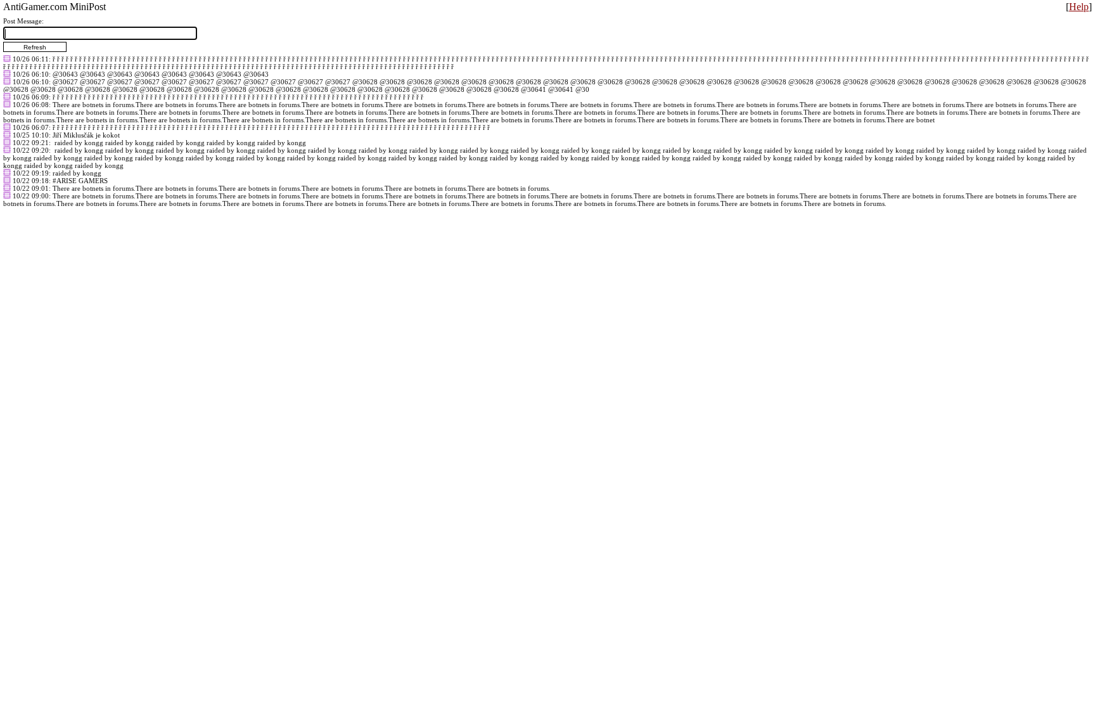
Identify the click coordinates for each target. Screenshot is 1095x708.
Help (1079, 6)
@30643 (65, 74)
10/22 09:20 (31, 150)
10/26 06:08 (31, 104)
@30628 (365, 82)
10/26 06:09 (31, 97)
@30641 (533, 89)
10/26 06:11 (31, 59)
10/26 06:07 (31, 127)
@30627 (65, 82)
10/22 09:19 (31, 173)
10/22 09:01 (31, 188)
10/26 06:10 (31, 74)
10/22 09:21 (31, 142)
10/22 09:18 (31, 180)
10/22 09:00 (31, 196)
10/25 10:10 (31, 135)
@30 (582, 89)
